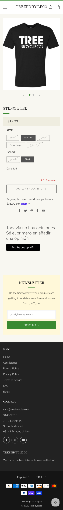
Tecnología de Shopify (31, 501)
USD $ (38, 477)
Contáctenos (10, 362)
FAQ (5, 386)
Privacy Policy (11, 374)
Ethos (6, 391)
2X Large (35, 145)
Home (6, 357)
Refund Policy (11, 368)
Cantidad (11, 168)
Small (13, 137)
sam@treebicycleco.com (17, 409)
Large (43, 137)
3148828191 (11, 415)
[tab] (29, 95)
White (13, 159)
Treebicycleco (31, 7)
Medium (28, 137)
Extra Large (16, 145)
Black (27, 159)
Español (21, 477)
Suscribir (30, 325)
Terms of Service (12, 380)
